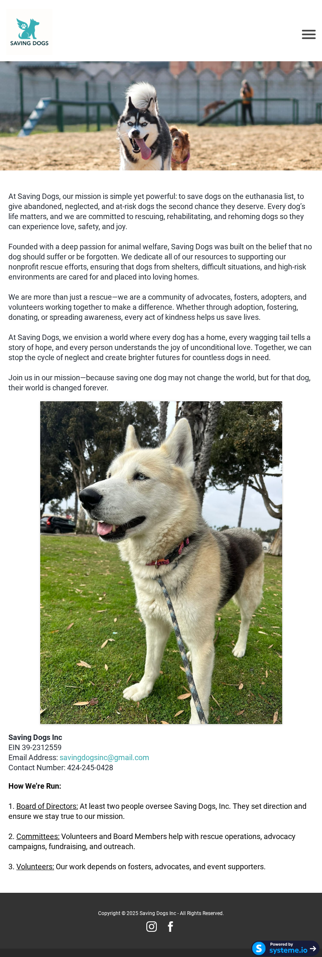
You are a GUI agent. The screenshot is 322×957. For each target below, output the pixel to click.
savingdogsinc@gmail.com (104, 757)
